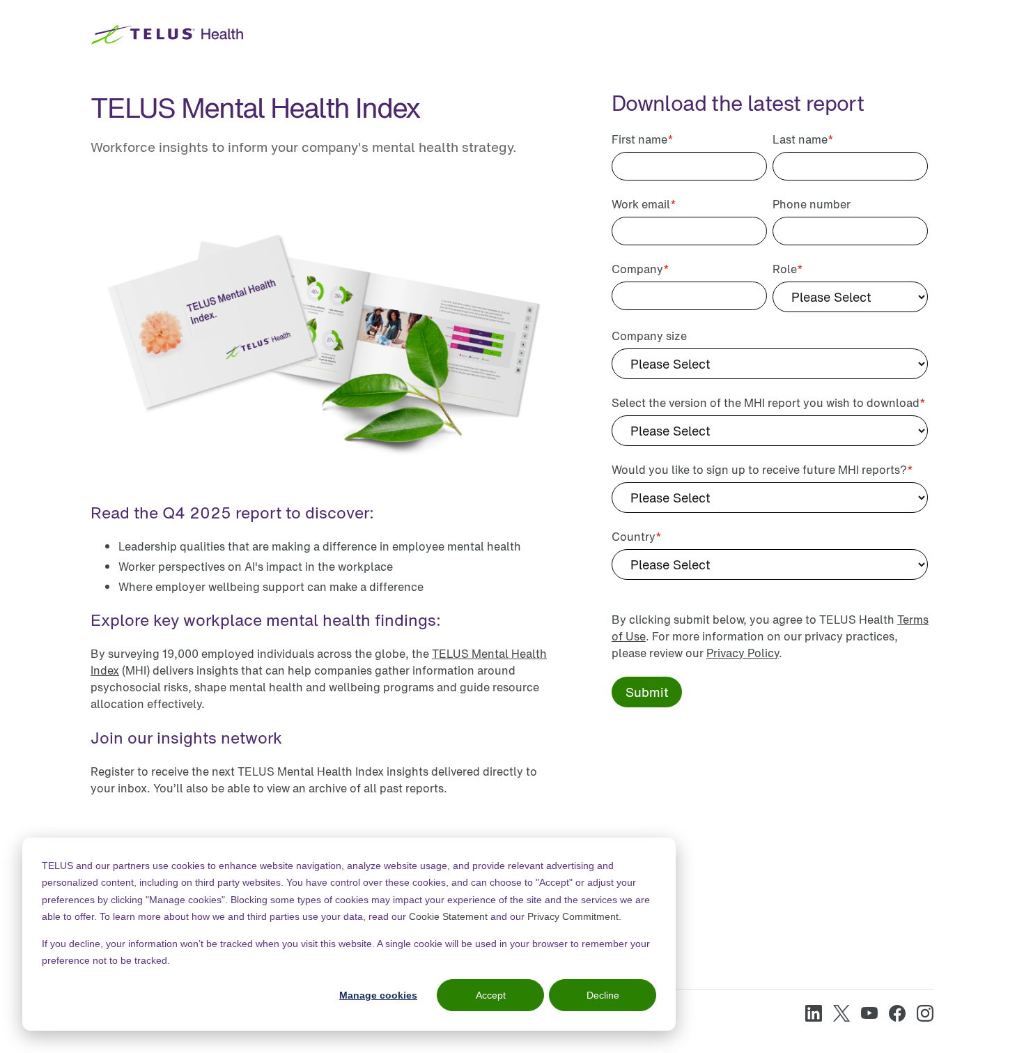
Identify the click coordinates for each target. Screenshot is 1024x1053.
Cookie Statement (448, 916)
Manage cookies (378, 995)
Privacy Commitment (573, 916)
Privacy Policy (742, 653)
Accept (491, 995)
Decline (603, 995)
